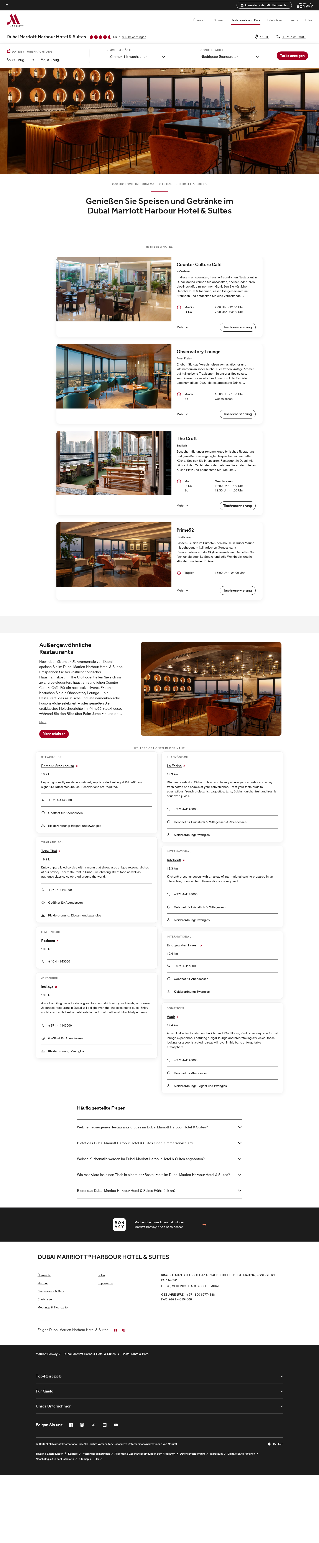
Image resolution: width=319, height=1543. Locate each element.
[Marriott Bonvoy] (303, 5)
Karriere (73, 1453)
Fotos (308, 20)
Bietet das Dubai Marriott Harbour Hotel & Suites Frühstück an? (126, 1191)
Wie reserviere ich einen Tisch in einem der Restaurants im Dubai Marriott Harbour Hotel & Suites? (153, 1175)
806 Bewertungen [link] (134, 37)
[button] (264, 5)
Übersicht (199, 20)
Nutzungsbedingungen (96, 1453)
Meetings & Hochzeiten (53, 1307)
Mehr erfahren (54, 734)
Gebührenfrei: (188, 1294)
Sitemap (84, 1458)
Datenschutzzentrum (192, 1453)
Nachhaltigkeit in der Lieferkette (55, 1458)
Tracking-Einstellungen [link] (49, 1453)
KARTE (264, 37)
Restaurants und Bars (245, 20)
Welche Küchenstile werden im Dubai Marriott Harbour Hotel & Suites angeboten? (141, 1159)
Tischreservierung (237, 327)
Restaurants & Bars (51, 1291)
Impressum (105, 1283)
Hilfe (96, 1458)
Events (293, 20)
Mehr (180, 327)
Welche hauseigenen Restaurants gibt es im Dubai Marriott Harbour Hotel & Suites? (142, 1127)
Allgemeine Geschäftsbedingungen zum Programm (145, 1453)
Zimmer (218, 20)
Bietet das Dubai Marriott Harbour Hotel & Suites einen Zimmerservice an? (135, 1143)
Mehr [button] (42, 722)
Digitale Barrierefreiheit (241, 1453)
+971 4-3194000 (294, 37)
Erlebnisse (274, 20)
